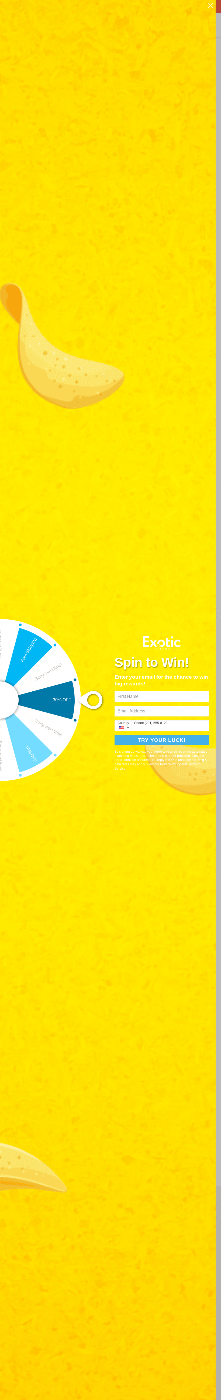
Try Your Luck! (162, 740)
